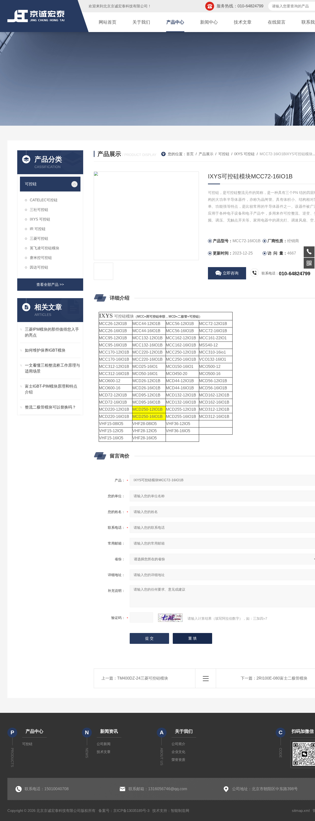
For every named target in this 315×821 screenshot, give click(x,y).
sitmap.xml (301, 810)
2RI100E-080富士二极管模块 (281, 678)
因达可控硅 (39, 267)
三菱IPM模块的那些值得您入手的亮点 (52, 332)
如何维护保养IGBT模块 (45, 350)
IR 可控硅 (38, 229)
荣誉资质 (178, 760)
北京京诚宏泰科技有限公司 (125, 6)
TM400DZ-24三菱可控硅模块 (142, 678)
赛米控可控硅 (41, 258)
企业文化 (178, 752)
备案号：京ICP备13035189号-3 (123, 810)
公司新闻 (103, 744)
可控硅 (31, 184)
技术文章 (243, 22)
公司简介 (178, 744)
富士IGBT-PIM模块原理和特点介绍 (51, 389)
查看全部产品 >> (50, 284)
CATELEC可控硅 (44, 200)
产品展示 (206, 154)
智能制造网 (180, 810)
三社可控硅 (39, 209)
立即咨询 (230, 273)
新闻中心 (209, 22)
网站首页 (107, 22)
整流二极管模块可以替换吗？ (50, 407)
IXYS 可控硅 (40, 219)
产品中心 (175, 22)
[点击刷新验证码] (170, 618)
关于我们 (141, 22)
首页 (190, 154)
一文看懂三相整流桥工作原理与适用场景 (52, 368)
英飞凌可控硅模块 (44, 248)
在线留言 (276, 22)
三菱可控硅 (39, 238)
